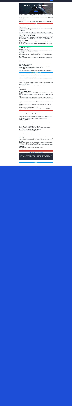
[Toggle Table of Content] (24, 19)
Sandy (19, 149)
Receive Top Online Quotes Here (36, 110)
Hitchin (26, 149)
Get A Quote (36, 11)
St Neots (28, 149)
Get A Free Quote (36, 162)
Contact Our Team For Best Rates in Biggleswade (36, 72)
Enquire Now (36, 164)
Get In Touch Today (36, 23)
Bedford (24, 149)
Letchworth (21, 149)
